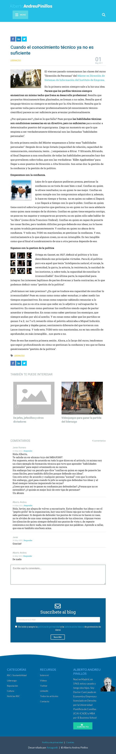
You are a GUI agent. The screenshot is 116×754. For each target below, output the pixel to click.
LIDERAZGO (15, 60)
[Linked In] (19, 38)
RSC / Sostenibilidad (17, 675)
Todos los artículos (49, 696)
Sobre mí (44, 675)
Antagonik (52, 747)
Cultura (10, 690)
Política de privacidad (52, 742)
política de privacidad (49, 626)
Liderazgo (12, 680)
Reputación (12, 685)
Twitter (43, 685)
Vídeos (43, 680)
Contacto (44, 701)
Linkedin (44, 690)
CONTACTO (83, 727)
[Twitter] (24, 38)
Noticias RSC (13, 696)
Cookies (70, 742)
